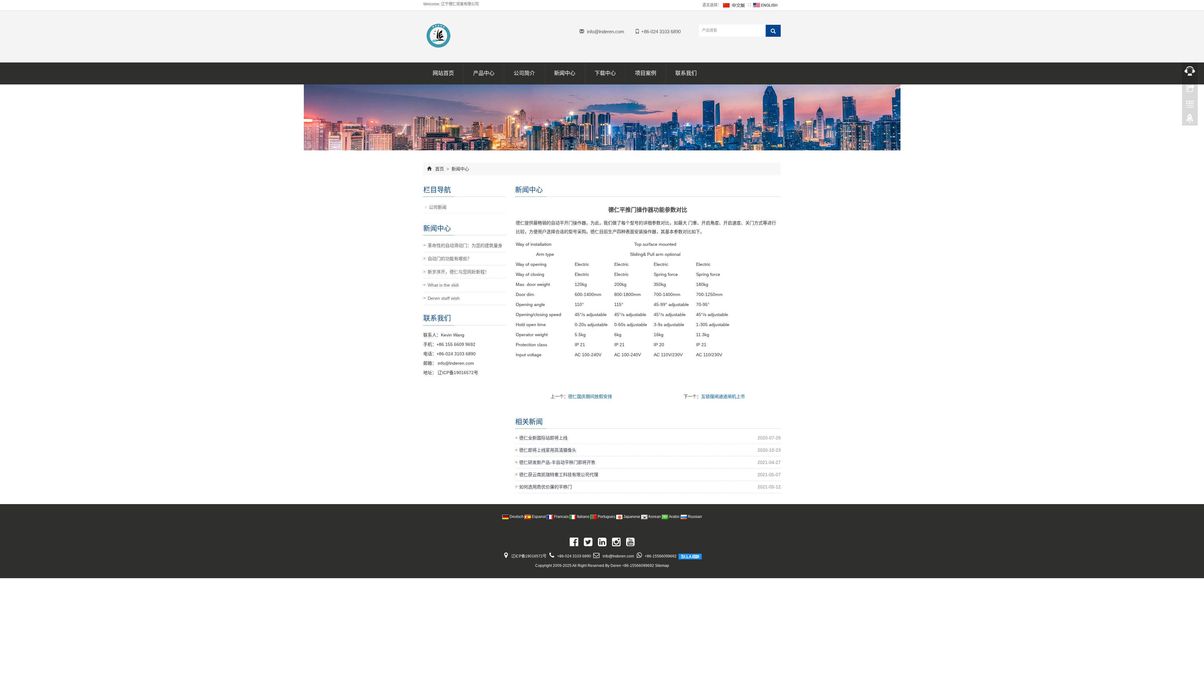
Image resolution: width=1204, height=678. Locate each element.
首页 (439, 168)
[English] (765, 5)
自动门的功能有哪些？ (450, 258)
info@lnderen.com (605, 31)
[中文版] (734, 5)
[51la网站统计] (690, 556)
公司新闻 (437, 207)
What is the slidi (443, 285)
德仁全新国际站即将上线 (543, 437)
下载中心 (605, 73)
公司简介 (524, 73)
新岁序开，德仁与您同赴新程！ (458, 271)
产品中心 (483, 73)
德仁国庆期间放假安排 (590, 396)
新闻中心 (564, 73)
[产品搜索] (773, 31)
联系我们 (686, 73)
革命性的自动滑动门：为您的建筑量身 (465, 245)
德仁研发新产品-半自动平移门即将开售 (557, 462)
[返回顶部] (1190, 120)
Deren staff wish (444, 298)
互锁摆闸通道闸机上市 (723, 396)
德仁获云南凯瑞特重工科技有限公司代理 (558, 474)
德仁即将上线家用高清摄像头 (547, 450)
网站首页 (443, 73)
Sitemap (662, 565)
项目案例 (645, 73)
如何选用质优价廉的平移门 (545, 486)
